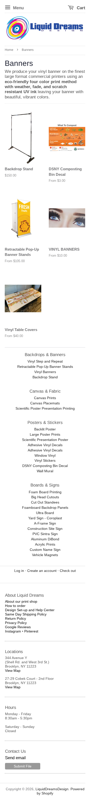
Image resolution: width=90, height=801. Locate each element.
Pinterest (31, 631)
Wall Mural (45, 471)
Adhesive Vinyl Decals (45, 445)
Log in (19, 571)
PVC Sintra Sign (45, 534)
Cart (80, 7)
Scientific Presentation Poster (45, 440)
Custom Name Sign (45, 550)
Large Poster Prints (45, 434)
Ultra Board (45, 513)
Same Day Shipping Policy (25, 614)
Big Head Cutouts (45, 497)
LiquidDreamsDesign (52, 789)
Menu (18, 7)
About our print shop (21, 601)
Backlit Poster (45, 429)
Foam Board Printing (45, 492)
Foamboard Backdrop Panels (45, 508)
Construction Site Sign (45, 529)
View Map (12, 671)
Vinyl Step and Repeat (45, 361)
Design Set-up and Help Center (29, 610)
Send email (15, 757)
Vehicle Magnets (45, 555)
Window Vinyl (45, 455)
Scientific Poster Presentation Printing (45, 408)
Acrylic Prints (45, 544)
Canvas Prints (45, 398)
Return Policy (15, 618)
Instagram (13, 631)
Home (9, 50)
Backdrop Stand (45, 377)
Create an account (41, 571)
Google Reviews (18, 627)
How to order (15, 606)
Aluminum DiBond (45, 539)
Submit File (23, 766)
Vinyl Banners (45, 372)
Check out (68, 571)
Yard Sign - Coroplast (45, 518)
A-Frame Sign (45, 523)
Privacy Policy (16, 623)
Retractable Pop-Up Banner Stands (45, 367)
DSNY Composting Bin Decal (45, 466)
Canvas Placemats (45, 403)
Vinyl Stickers (45, 460)
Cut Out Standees (45, 502)
